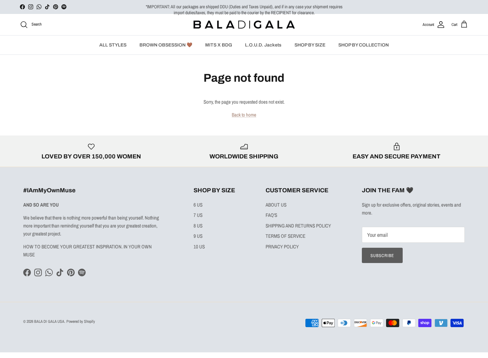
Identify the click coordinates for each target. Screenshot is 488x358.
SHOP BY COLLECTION (363, 45)
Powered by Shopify (80, 321)
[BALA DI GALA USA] (244, 25)
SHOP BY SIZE (309, 45)
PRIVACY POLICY (282, 246)
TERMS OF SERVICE (285, 235)
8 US (198, 225)
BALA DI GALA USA (49, 321)
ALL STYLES (112, 45)
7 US (198, 215)
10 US (199, 246)
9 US (198, 235)
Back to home (244, 114)
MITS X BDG (218, 45)
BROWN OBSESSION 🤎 (165, 45)
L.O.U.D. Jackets (263, 45)
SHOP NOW (305, 10)
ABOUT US (276, 204)
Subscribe (382, 255)
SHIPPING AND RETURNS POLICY (298, 225)
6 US (198, 204)
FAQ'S (271, 215)
